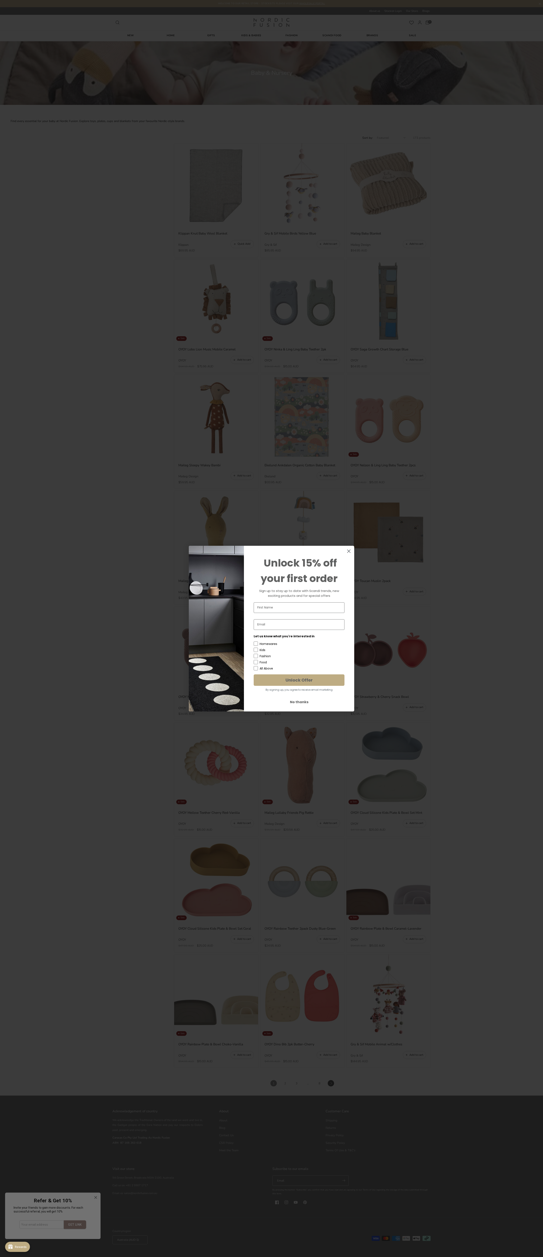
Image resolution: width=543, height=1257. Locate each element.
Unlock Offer (299, 680)
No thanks (299, 702)
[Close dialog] (349, 551)
